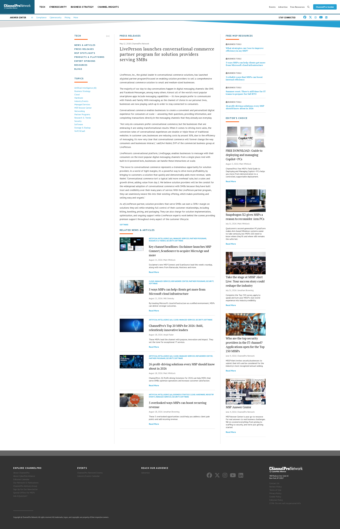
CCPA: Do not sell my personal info (285, 503)
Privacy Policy (275, 493)
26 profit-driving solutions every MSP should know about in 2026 (245, 107)
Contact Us (274, 483)
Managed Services (82, 104)
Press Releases (84, 49)
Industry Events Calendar (88, 476)
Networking (79, 111)
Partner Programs (82, 114)
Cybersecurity (58, 6)
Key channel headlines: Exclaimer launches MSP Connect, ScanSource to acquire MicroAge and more (180, 251)
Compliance (41, 17)
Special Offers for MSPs (24, 492)
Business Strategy (82, 6)
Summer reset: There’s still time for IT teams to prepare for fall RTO (246, 92)
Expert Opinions (84, 61)
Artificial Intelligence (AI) (85, 87)
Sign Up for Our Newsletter (25, 489)
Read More (154, 272)
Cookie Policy (275, 496)
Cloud (77, 94)
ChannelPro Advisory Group (25, 486)
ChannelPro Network (140, 43)
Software (78, 124)
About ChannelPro (21, 472)
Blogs (78, 69)
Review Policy (275, 486)
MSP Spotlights (84, 53)
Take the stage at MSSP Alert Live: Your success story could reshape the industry (245, 281)
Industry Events (81, 101)
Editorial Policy (276, 500)
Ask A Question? (20, 496)
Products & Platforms (89, 57)
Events (272, 7)
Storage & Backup (82, 127)
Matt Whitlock (169, 260)
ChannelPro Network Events (90, 472)
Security (77, 121)
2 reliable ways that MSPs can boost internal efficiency (244, 78)
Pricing (67, 17)
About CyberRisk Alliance (24, 476)
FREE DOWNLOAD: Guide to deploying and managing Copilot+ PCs (244, 155)
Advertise (283, 7)
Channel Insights (108, 6)
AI (32, 17)
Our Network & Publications (26, 482)
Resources (81, 65)
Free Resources (297, 7)
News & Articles (84, 45)
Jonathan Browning (171, 411)
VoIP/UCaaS (79, 131)
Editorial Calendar (21, 479)
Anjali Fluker (169, 334)
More (75, 17)
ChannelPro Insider (325, 7)
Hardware (78, 97)
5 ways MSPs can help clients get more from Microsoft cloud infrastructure (245, 64)
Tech (42, 6)
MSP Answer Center (83, 107)
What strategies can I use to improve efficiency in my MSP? (245, 49)
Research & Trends (82, 117)
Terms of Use (275, 490)
